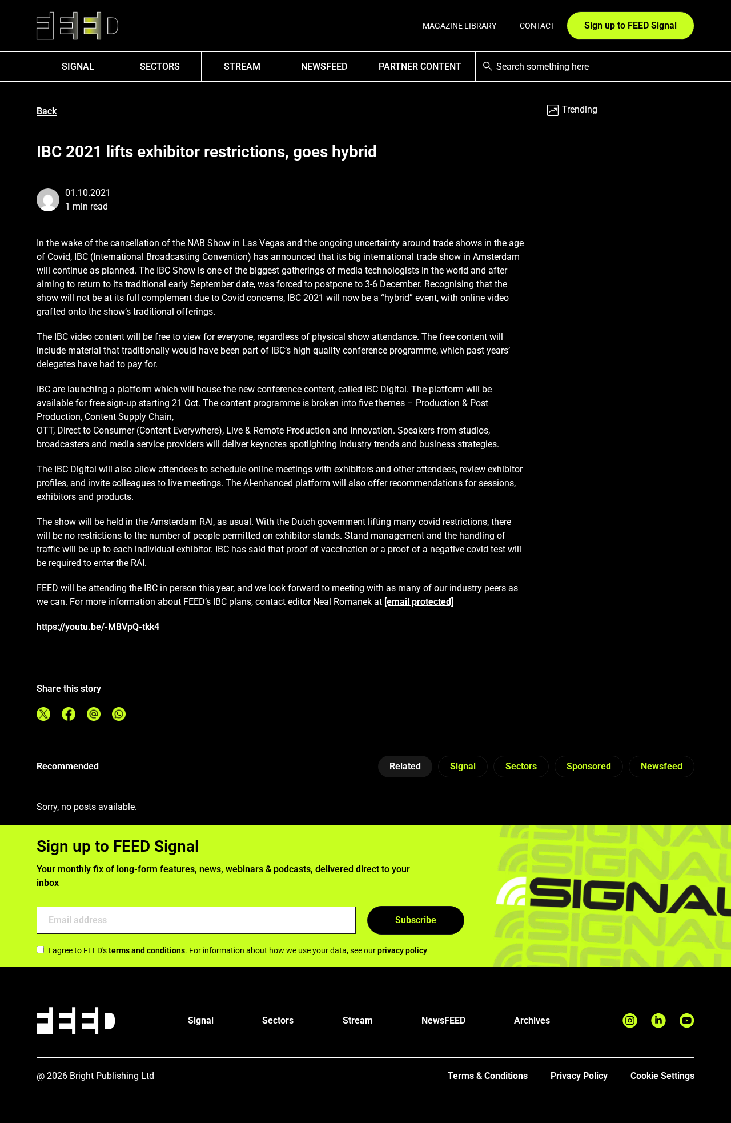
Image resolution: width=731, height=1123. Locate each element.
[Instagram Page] (629, 1020)
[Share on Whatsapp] (119, 714)
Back (47, 111)
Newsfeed (661, 766)
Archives (532, 1020)
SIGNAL (78, 66)
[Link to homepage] (77, 26)
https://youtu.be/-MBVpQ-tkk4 (98, 626)
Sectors (160, 66)
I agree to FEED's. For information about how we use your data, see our (238, 950)
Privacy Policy (579, 1075)
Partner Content (420, 66)
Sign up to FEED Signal (630, 25)
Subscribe (415, 920)
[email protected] (418, 601)
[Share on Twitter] (43, 714)
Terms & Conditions (488, 1075)
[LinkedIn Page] (658, 1020)
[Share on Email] (94, 714)
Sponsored (589, 766)
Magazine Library (459, 26)
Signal (463, 766)
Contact (537, 26)
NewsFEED (324, 66)
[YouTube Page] (687, 1020)
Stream (242, 66)
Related (405, 766)
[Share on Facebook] (68, 714)
